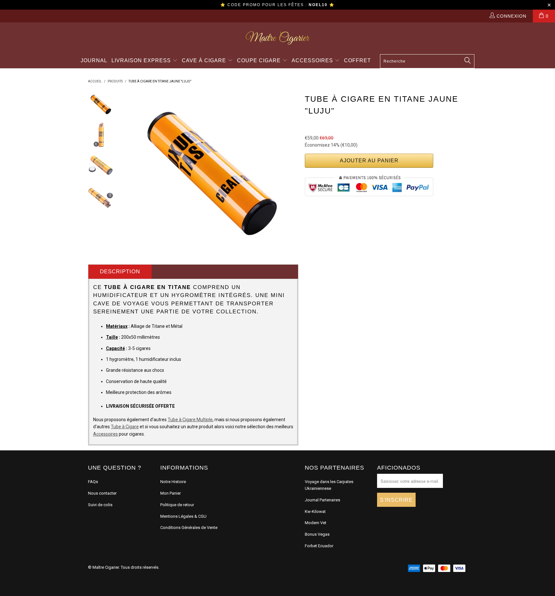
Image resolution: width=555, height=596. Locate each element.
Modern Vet (315, 522)
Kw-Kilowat (315, 511)
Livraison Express (141, 60)
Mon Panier (170, 493)
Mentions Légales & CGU (183, 516)
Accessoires (313, 60)
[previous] (133, 172)
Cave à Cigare (205, 60)
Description (120, 271)
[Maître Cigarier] (277, 37)
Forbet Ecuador (319, 545)
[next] (289, 172)
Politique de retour (177, 504)
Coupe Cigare (259, 60)
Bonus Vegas (317, 534)
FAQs (93, 481)
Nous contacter (102, 493)
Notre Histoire (173, 481)
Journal (94, 60)
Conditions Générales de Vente (188, 527)
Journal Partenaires (322, 500)
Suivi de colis (100, 504)
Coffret (357, 60)
